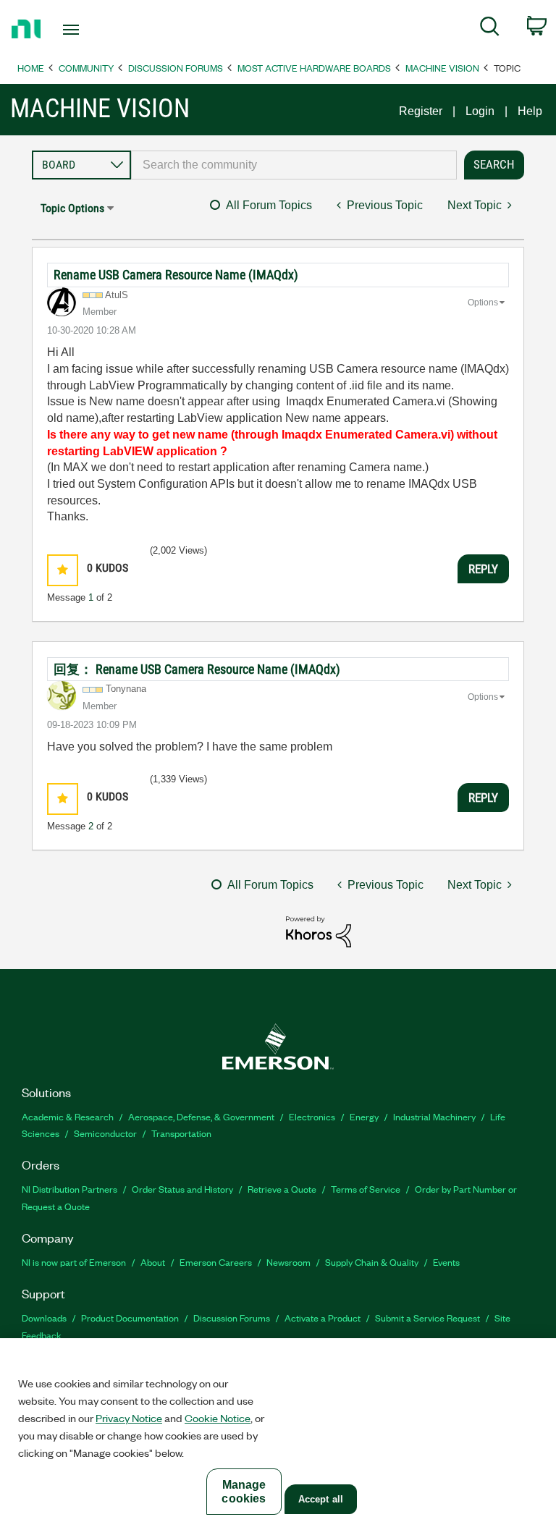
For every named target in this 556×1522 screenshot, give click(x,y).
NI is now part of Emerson (74, 1262)
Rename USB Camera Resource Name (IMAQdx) (176, 274)
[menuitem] (490, 29)
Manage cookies (244, 1492)
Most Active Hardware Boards (314, 68)
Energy (364, 1116)
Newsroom (288, 1262)
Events (446, 1262)
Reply (483, 569)
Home (30, 68)
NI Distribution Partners (69, 1189)
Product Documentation (130, 1317)
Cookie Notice (217, 1418)
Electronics (312, 1116)
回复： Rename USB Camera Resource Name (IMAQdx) (197, 669)
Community (86, 68)
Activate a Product (323, 1317)
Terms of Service (365, 1189)
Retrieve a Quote (282, 1189)
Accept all (320, 1499)
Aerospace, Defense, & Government (201, 1116)
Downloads (44, 1317)
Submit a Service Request (427, 1317)
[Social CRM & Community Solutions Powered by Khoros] (318, 931)
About (152, 1262)
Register (420, 111)
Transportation (181, 1133)
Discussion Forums (175, 68)
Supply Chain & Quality (371, 1262)
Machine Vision (442, 68)
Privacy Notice (129, 1418)
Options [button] (483, 302)
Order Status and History (182, 1189)
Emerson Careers (216, 1262)
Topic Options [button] (72, 208)
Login (480, 111)
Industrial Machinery (434, 1116)
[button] (62, 570)
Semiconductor (105, 1133)
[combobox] (294, 165)
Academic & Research (68, 1116)
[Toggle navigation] (87, 30)
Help (530, 111)
